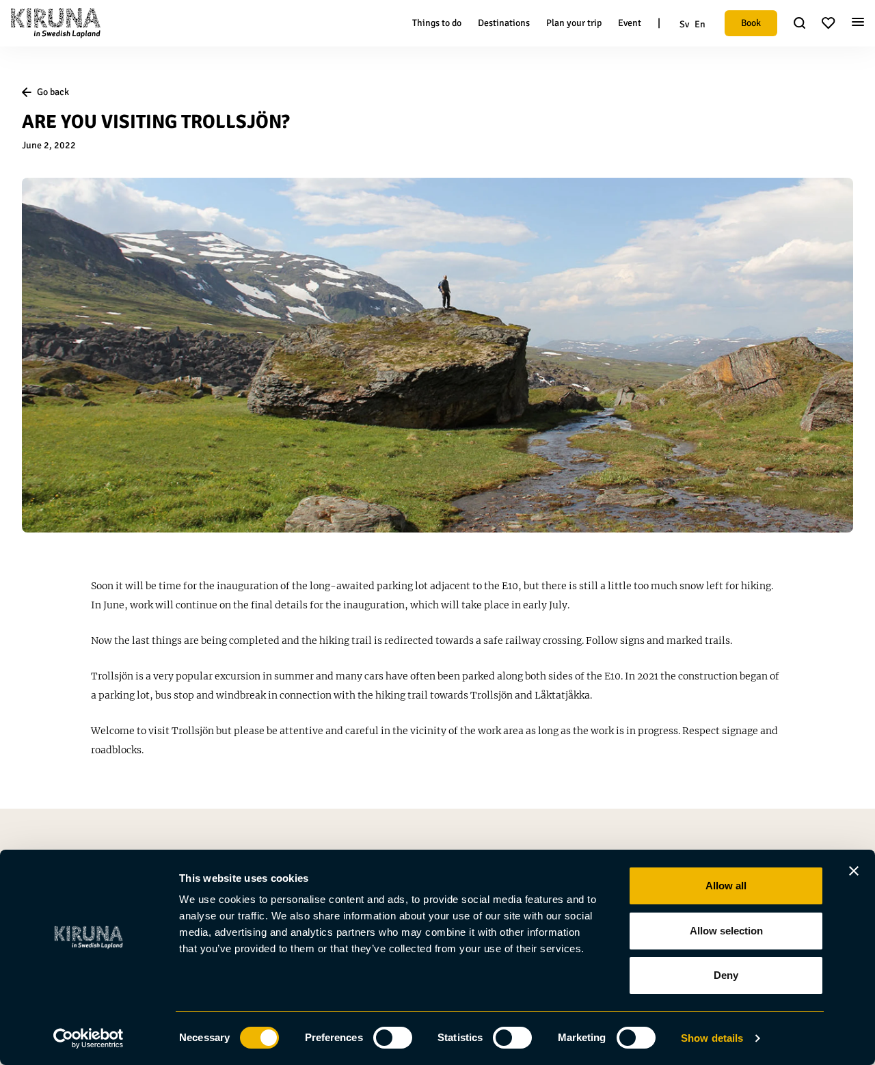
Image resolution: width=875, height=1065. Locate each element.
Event (629, 23)
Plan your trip (574, 23)
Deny (726, 975)
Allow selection (726, 930)
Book (751, 23)
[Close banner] (854, 871)
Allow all (725, 885)
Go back (53, 92)
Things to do (436, 23)
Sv (684, 24)
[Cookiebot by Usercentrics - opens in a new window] (88, 1038)
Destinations (504, 23)
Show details (712, 1038)
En (700, 24)
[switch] (392, 1038)
